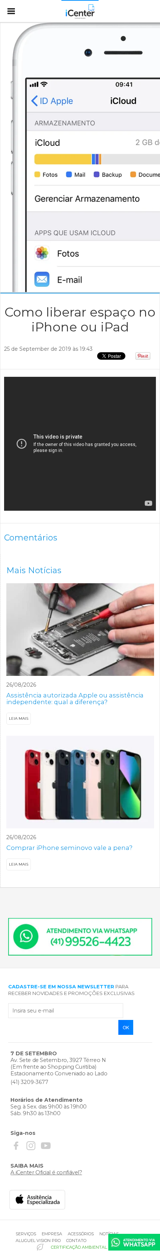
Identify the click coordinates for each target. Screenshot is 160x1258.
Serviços (26, 1233)
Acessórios (81, 1233)
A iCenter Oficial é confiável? (46, 1172)
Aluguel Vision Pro (38, 1240)
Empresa (52, 1233)
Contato (76, 1240)
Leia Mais (18, 718)
